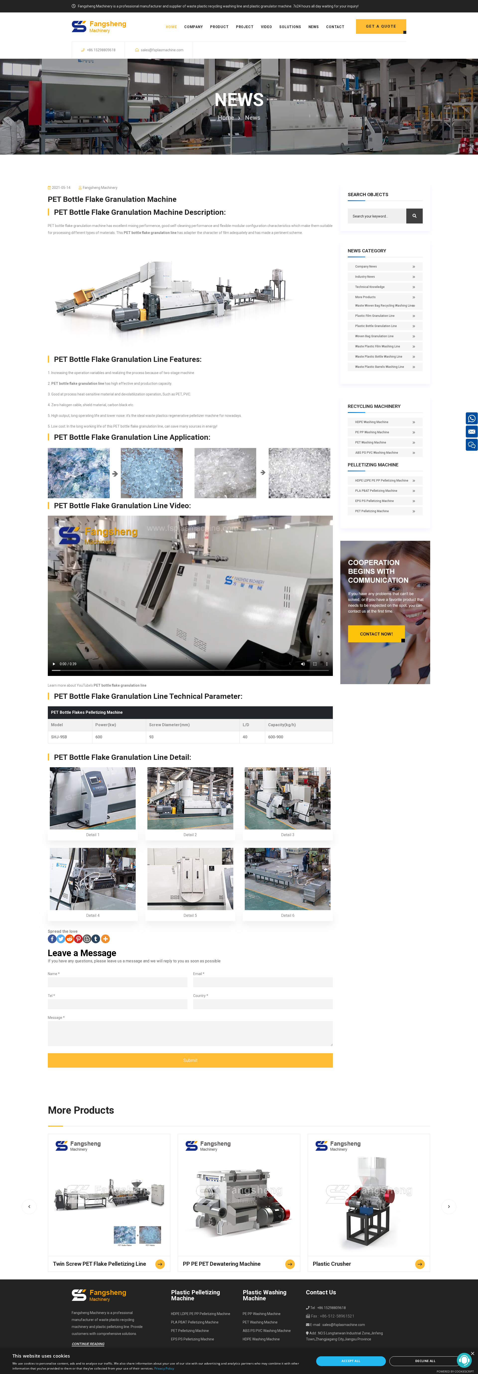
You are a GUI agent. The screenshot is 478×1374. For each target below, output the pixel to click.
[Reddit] (69, 938)
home (171, 27)
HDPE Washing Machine (371, 422)
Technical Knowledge (370, 287)
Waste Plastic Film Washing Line (377, 346)
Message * (56, 1018)
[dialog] (239, 1361)
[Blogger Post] (87, 938)
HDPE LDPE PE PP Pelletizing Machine (381, 480)
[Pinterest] (78, 938)
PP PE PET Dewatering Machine (222, 1264)
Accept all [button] (351, 1361)
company (193, 27)
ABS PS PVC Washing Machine (376, 452)
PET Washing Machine (370, 442)
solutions (290, 27)
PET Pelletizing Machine (372, 511)
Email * (198, 974)
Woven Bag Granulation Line (374, 336)
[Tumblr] (95, 938)
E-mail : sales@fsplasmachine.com (337, 1325)
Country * (200, 996)
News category (367, 251)
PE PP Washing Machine (372, 432)
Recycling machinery (374, 406)
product (219, 27)
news (313, 27)
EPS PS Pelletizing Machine (374, 501)
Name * (54, 974)
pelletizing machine (373, 465)
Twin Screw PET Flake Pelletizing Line (99, 1264)
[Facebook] (52, 938)
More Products (365, 297)
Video (266, 27)
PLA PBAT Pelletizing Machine (376, 491)
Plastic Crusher (332, 1264)
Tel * (51, 996)
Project (245, 27)
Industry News (365, 276)
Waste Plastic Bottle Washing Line (378, 356)
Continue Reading (88, 1344)
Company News (366, 266)
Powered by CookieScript (455, 1371)
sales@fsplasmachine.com (162, 50)
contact (335, 27)
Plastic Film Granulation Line (375, 316)
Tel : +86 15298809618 (327, 1308)
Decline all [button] (425, 1361)
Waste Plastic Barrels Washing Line (379, 367)
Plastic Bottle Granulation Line (376, 326)
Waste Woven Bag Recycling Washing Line (384, 305)
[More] (105, 938)
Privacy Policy (164, 1368)
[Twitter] (61, 938)
